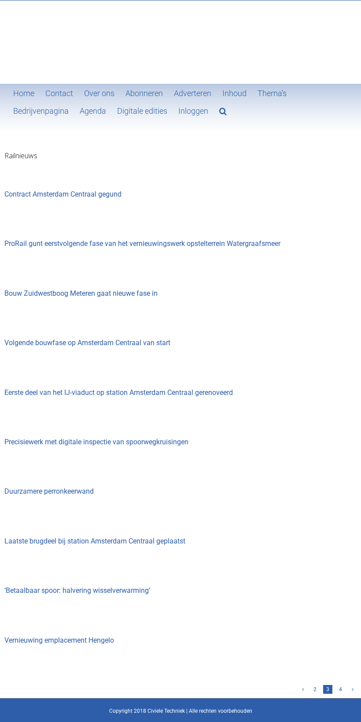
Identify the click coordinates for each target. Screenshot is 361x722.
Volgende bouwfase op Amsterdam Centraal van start (87, 343)
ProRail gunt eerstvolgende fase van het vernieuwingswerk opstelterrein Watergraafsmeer (142, 243)
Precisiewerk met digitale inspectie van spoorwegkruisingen (96, 442)
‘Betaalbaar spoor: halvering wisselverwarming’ (77, 590)
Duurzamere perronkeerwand (49, 491)
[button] (223, 110)
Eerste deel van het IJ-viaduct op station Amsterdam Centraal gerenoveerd (118, 392)
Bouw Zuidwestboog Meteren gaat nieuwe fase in (81, 293)
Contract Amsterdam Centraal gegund (63, 194)
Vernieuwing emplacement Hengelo (59, 640)
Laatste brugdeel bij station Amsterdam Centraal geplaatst (94, 541)
